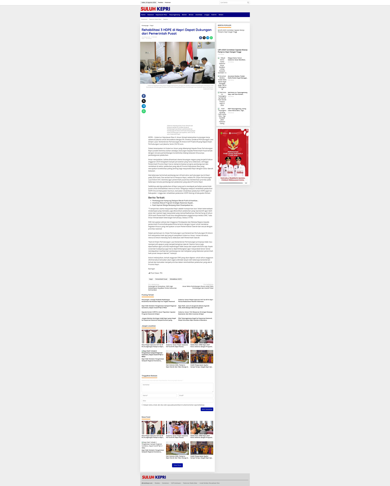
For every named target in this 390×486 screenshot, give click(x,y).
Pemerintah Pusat (161, 279)
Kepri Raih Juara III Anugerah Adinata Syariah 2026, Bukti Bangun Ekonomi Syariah (193, 306)
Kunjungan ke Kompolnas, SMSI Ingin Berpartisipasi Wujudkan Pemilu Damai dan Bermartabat (162, 287)
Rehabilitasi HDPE (176, 279)
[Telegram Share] (207, 37)
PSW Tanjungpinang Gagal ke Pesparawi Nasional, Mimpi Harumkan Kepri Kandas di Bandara (195, 319)
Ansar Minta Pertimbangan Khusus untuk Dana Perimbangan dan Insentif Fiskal (198, 286)
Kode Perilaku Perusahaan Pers (209, 483)
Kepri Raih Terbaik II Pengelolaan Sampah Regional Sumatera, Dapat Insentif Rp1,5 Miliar (159, 306)
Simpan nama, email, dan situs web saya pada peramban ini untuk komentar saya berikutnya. (174, 405)
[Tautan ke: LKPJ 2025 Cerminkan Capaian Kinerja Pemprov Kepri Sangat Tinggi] (233, 38)
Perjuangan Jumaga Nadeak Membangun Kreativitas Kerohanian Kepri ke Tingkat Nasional (158, 300)
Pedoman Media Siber (190, 483)
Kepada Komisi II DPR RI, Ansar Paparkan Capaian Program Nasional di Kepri (158, 313)
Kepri (143, 38)
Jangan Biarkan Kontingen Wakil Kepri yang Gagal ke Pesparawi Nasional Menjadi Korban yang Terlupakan (159, 319)
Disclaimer (165, 483)
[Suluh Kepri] (155, 9)
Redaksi (157, 483)
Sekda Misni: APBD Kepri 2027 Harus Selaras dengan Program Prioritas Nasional (201, 346)
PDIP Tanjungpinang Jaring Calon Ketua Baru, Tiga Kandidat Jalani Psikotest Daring (237, 109)
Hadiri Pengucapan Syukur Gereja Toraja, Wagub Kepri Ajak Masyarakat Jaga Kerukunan (201, 366)
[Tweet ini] (204, 37)
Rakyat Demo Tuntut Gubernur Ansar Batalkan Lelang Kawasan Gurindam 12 (238, 59)
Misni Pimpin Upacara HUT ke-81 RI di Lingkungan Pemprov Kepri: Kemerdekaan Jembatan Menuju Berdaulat (153, 346)
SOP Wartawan (176, 483)
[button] (248, 2)
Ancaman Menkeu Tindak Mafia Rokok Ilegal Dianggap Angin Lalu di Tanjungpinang (238, 77)
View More (177, 465)
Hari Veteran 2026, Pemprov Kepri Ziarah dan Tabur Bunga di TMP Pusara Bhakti (177, 366)
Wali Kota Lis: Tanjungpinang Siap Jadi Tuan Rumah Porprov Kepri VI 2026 (237, 93)
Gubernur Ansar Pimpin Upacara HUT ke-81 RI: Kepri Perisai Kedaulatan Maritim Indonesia (195, 300)
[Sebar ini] (200, 37)
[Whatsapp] (211, 37)
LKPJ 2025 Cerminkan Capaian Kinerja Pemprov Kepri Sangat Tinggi (232, 51)
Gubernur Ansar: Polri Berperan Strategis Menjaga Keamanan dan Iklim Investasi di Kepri (195, 313)
